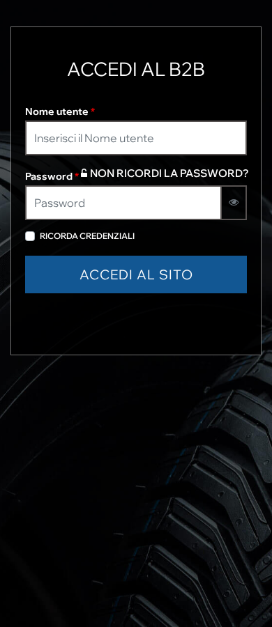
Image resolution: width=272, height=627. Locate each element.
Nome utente (60, 111)
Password (52, 176)
